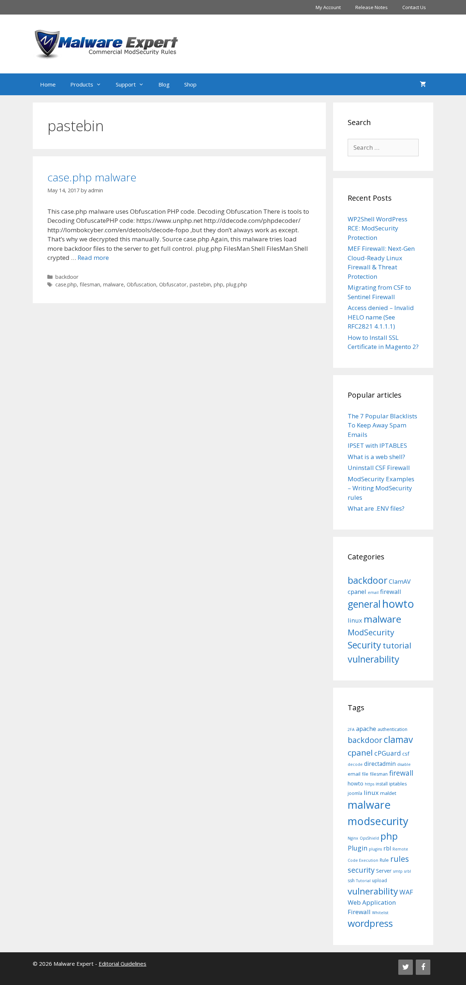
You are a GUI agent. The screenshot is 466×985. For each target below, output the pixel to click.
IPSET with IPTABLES (377, 445)
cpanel (357, 591)
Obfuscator (173, 284)
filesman (90, 284)
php (218, 284)
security (361, 870)
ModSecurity (371, 632)
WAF (406, 892)
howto (398, 603)
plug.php (236, 284)
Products (81, 84)
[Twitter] (405, 967)
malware (113, 284)
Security (364, 645)
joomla (355, 793)
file (365, 774)
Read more (93, 257)
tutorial (397, 645)
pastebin (200, 284)
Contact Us (414, 7)
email (373, 592)
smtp (398, 871)
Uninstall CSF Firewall (379, 467)
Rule (384, 860)
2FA (351, 729)
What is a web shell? (376, 457)
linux (355, 620)
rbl (387, 848)
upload (379, 880)
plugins (375, 849)
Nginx (353, 838)
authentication (392, 729)
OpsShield (369, 838)
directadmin (380, 764)
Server (384, 870)
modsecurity (378, 821)
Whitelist (380, 912)
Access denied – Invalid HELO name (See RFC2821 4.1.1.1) (381, 316)
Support (126, 84)
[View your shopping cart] (422, 84)
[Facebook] (423, 967)
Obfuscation (141, 284)
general (364, 604)
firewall (390, 591)
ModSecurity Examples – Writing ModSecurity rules (381, 488)
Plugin (357, 848)
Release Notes (371, 7)
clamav (398, 739)
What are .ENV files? (376, 508)
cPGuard (387, 753)
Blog (164, 84)
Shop (190, 84)
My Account (328, 7)
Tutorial (363, 880)
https (369, 784)
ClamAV (400, 581)
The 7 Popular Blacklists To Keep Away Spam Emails (382, 425)
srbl (407, 871)
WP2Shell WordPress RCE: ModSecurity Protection (377, 228)
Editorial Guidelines (122, 963)
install (382, 784)
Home (48, 84)
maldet (388, 793)
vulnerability (373, 659)
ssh (351, 880)
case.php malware (92, 177)
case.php (66, 284)
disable (404, 764)
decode (355, 764)
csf (405, 753)
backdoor (67, 276)
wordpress (370, 923)
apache (366, 728)
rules (399, 858)
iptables (398, 783)
